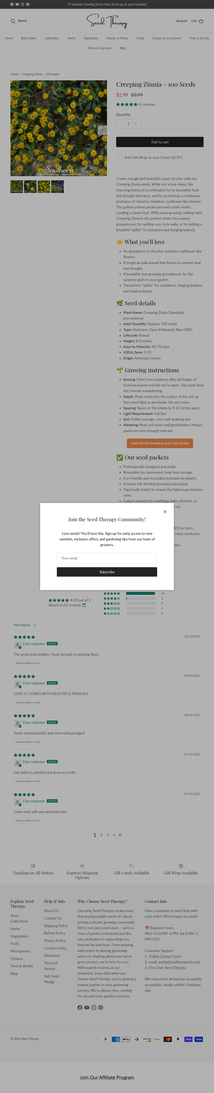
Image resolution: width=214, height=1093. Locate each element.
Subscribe (107, 572)
